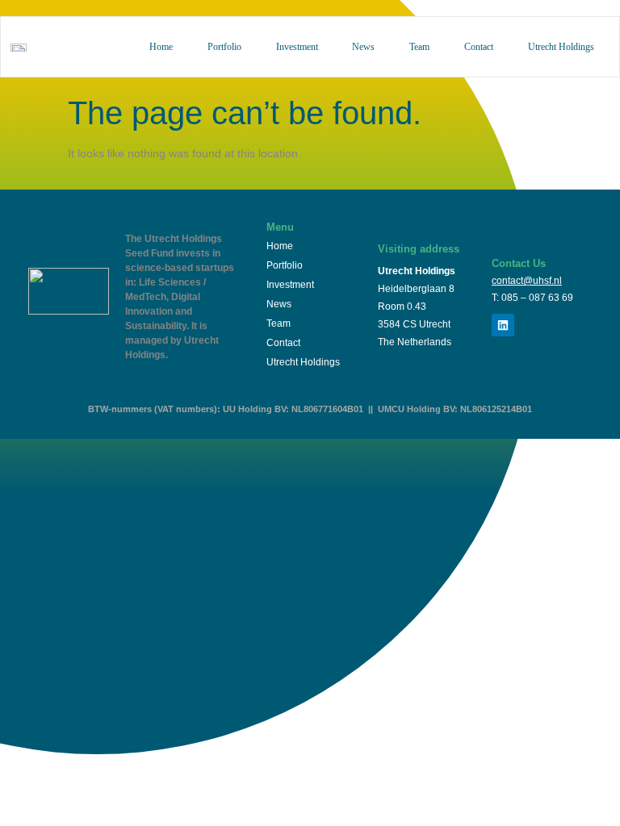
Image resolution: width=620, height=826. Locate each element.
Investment (297, 46)
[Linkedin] (503, 325)
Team (419, 46)
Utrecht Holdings (561, 46)
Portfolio (224, 46)
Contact (478, 46)
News (363, 46)
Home (161, 46)
